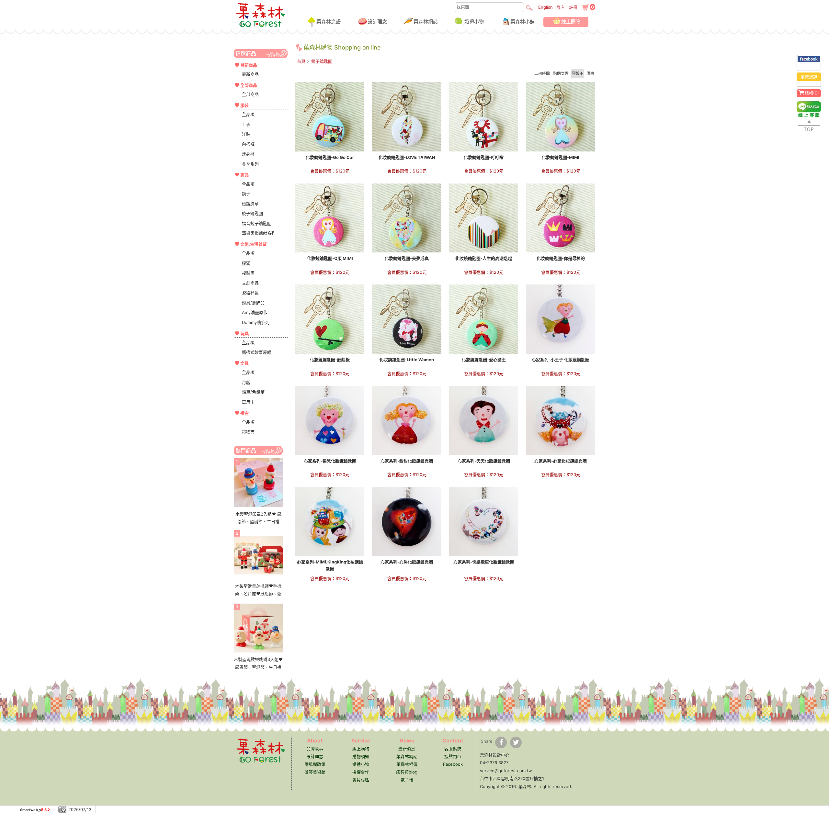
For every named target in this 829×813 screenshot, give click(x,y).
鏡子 (246, 193)
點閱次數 (561, 73)
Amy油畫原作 (254, 312)
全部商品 (250, 94)
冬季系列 (250, 163)
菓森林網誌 (426, 21)
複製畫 (248, 272)
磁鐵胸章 (250, 203)
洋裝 (246, 134)
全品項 (248, 114)
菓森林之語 (328, 21)
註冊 (573, 7)
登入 (561, 7)
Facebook (453, 764)
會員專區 (360, 779)
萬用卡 (248, 402)
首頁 (301, 61)
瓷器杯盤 (250, 292)
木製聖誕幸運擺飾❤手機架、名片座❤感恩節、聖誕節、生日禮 (258, 593)
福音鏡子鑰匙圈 (256, 223)
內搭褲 (248, 144)
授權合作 (360, 771)
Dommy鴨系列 (255, 322)
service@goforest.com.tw (506, 770)
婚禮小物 (474, 21)
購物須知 (360, 756)
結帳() (812, 92)
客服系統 (452, 748)
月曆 (246, 382)
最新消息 (406, 748)
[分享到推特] (516, 742)
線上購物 (571, 21)
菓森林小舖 (522, 21)
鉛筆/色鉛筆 (253, 392)
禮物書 (248, 431)
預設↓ (577, 73)
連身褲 (248, 153)
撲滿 (246, 263)
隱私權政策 (314, 764)
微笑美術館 (314, 771)
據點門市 (452, 756)
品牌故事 (314, 748)
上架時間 (542, 73)
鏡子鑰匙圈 (252, 213)
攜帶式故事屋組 (256, 352)
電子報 (407, 779)
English (545, 7)
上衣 (246, 124)
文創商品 (250, 282)
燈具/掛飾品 (253, 302)
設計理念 (377, 21)
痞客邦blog (406, 771)
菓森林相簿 (406, 764)
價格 (590, 73)
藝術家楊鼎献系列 (259, 233)
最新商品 (250, 74)
